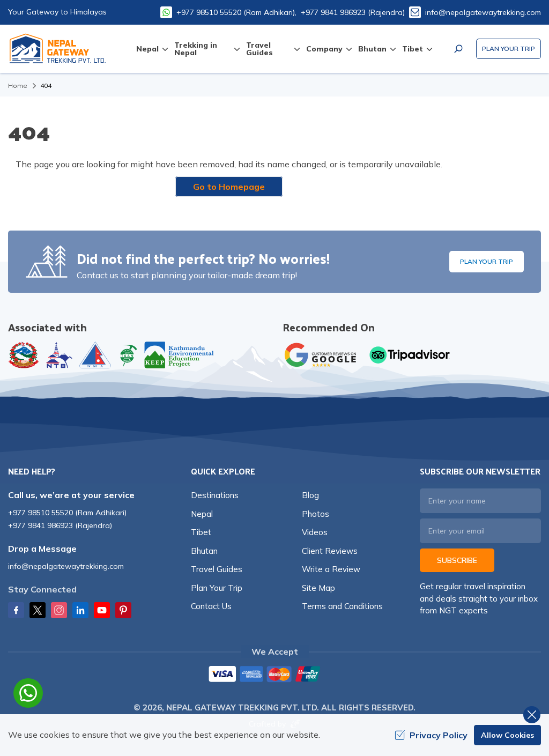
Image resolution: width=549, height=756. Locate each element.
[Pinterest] (123, 610)
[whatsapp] (28, 693)
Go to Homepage (229, 186)
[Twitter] (37, 610)
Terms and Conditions (342, 606)
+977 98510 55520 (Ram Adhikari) (67, 512)
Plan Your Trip (508, 49)
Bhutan (204, 551)
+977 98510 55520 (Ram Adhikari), (236, 12)
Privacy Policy (439, 735)
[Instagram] (59, 610)
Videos (315, 532)
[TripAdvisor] (409, 355)
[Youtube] (102, 610)
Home (17, 85)
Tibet (201, 532)
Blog (310, 495)
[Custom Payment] (274, 675)
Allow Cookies (507, 735)
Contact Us (211, 606)
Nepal (202, 514)
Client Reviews (330, 551)
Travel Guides (216, 569)
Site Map (318, 588)
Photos (315, 514)
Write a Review (331, 569)
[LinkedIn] (80, 610)
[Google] (323, 355)
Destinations (215, 495)
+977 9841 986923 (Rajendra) (353, 12)
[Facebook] (16, 610)
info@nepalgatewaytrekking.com (483, 12)
